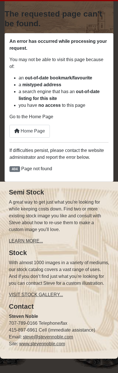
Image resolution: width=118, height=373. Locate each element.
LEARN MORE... (26, 240)
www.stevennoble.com (42, 343)
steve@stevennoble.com (48, 336)
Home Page (32, 131)
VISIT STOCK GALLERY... (36, 294)
